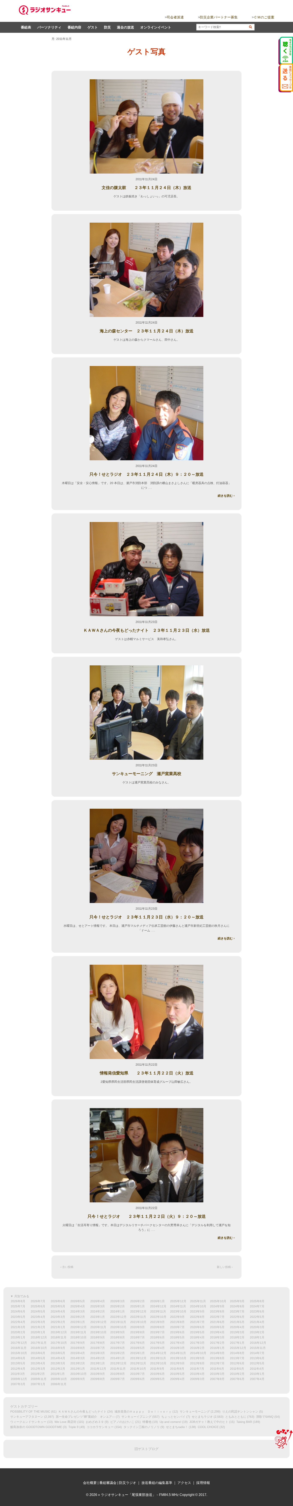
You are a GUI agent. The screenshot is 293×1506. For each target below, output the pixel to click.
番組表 (26, 27)
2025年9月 (237, 1301)
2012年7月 (217, 1363)
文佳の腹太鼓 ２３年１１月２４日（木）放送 (146, 187)
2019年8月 (137, 1332)
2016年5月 (137, 1348)
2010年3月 (217, 1374)
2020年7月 (177, 1327)
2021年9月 (157, 1322)
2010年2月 (237, 1374)
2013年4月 (38, 1363)
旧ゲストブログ (146, 1449)
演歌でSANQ (264, 1416)
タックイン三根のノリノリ (142, 1427)
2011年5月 (237, 1368)
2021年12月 (98, 1322)
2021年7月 (197, 1322)
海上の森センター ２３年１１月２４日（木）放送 (146, 331)
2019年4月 (217, 1332)
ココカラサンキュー (100, 1427)
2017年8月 (97, 1342)
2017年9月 (77, 1342)
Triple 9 (73, 1427)
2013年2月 (77, 1363)
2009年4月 (177, 1379)
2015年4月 (77, 1353)
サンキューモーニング (195, 1411)
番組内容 (74, 27)
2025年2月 (117, 1306)
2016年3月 (177, 1348)
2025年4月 (77, 1306)
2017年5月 (157, 1342)
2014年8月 (237, 1353)
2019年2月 (257, 1332)
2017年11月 (39, 1342)
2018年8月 (117, 1337)
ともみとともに (235, 1416)
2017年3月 (197, 1342)
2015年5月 (58, 1353)
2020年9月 (137, 1327)
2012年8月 (197, 1363)
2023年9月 (197, 1311)
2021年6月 (217, 1322)
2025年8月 (257, 1301)
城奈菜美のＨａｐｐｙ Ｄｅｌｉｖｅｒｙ (143, 1411)
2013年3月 (58, 1363)
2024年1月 (117, 1311)
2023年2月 (77, 1316)
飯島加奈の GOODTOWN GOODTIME (36, 1427)
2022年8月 (197, 1316)
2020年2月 (18, 1332)
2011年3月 (18, 1374)
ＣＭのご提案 (264, 17)
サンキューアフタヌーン (26, 1416)
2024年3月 (77, 1311)
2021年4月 (257, 1322)
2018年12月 (39, 1337)
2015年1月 (137, 1353)
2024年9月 (217, 1306)
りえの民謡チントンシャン (240, 1411)
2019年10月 (98, 1332)
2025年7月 (18, 1306)
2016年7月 (97, 1348)
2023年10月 (178, 1311)
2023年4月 (38, 1316)
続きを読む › (226, 495)
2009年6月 (137, 1379)
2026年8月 (18, 1301)
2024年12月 (158, 1306)
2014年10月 (198, 1353)
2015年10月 (19, 1353)
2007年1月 (38, 1384)
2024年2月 (97, 1311)
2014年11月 (178, 1353)
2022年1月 (77, 1322)
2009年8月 (97, 1379)
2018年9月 (97, 1337)
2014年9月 (217, 1353)
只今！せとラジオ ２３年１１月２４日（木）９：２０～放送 (146, 474)
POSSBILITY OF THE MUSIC (30, 1411)
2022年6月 (237, 1316)
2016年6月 (117, 1348)
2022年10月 (158, 1316)
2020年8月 (157, 1327)
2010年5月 (177, 1374)
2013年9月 (197, 1358)
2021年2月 (38, 1327)
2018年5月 (177, 1337)
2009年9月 (77, 1379)
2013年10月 (178, 1358)
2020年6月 (197, 1327)
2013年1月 (97, 1363)
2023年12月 (138, 1311)
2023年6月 (257, 1311)
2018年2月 (237, 1337)
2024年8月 (237, 1306)
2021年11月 (118, 1322)
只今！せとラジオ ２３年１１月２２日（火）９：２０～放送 (147, 1216)
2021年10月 (138, 1322)
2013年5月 (18, 1363)
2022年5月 (257, 1316)
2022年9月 (177, 1316)
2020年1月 (38, 1332)
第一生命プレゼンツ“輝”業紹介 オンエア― (85, 1416)
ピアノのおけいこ (122, 1422)
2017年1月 (237, 1342)
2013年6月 (257, 1358)
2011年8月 (177, 1368)
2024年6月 (18, 1311)
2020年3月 (257, 1327)
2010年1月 (257, 1374)
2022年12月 (118, 1316)
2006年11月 (58, 1384)
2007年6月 (237, 1379)
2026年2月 (137, 1301)
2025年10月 (218, 1301)
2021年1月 (58, 1327)
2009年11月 (39, 1379)
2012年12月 (118, 1363)
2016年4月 (157, 1348)
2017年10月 (59, 1342)
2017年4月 (177, 1342)
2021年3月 (18, 1327)
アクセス (184, 1483)
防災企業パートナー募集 (219, 17)
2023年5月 (18, 1316)
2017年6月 (137, 1342)
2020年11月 (98, 1327)
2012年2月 (58, 1368)
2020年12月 (78, 1327)
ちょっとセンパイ (173, 1416)
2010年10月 (78, 1374)
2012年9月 (177, 1363)
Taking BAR (244, 1422)
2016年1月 (217, 1348)
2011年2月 (38, 1374)
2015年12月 (238, 1348)
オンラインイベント (155, 27)
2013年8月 (217, 1358)
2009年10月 (59, 1379)
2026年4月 (97, 1301)
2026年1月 (157, 1301)
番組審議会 (107, 1483)
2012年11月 (138, 1363)
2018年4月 (197, 1337)
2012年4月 (18, 1368)
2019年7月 (157, 1332)
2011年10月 (138, 1368)
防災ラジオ (127, 1483)
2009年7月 (117, 1379)
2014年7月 (257, 1353)
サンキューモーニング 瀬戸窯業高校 (146, 773)
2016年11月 (19, 1348)
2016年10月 (39, 1348)
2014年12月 (158, 1353)
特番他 (146, 1422)
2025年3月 (97, 1306)
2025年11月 (198, 1301)
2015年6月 (38, 1353)
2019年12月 (59, 1332)
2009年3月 (197, 1379)
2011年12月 (98, 1368)
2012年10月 (158, 1363)
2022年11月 (138, 1316)
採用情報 (203, 1483)
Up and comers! (170, 1422)
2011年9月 (157, 1368)
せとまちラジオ (202, 1416)
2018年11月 (58, 1337)
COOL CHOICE (208, 1427)
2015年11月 (258, 1348)
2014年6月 (18, 1358)
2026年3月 (117, 1301)
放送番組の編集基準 (156, 1483)
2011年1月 (58, 1374)
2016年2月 (197, 1348)
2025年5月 (58, 1306)
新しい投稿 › (225, 1267)
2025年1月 (137, 1306)
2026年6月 (58, 1301)
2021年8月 (177, 1322)
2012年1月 (77, 1368)
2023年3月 (58, 1316)
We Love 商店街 (65, 1422)
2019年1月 (18, 1337)
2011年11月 (118, 1368)
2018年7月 (137, 1337)
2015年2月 (117, 1353)
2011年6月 (217, 1368)
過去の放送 (125, 27)
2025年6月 (38, 1306)
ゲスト (93, 27)
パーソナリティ (49, 27)
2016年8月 (77, 1348)
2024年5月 (38, 1311)
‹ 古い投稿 (66, 1267)
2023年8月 (217, 1311)
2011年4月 (257, 1368)
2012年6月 (237, 1363)
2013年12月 (138, 1358)
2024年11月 (178, 1306)
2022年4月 (18, 1322)
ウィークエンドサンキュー (28, 1422)
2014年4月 (58, 1358)
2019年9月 (117, 1332)
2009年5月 (157, 1379)
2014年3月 (77, 1358)
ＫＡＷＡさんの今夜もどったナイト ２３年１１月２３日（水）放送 (146, 630)
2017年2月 (217, 1342)
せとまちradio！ (177, 1427)
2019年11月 (78, 1332)
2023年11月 (158, 1311)
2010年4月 (197, 1374)
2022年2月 (58, 1322)
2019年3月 (237, 1332)
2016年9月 (58, 1348)
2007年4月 (257, 1379)
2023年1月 (97, 1316)
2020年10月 (118, 1327)
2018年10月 (78, 1337)
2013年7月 (237, 1358)
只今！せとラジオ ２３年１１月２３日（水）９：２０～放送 (146, 917)
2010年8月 (117, 1374)
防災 (107, 27)
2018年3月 (217, 1337)
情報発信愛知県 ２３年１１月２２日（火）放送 (146, 1073)
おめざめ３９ (95, 1422)
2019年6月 (177, 1332)
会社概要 (90, 1483)
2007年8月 (217, 1379)
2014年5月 (38, 1358)
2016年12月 (258, 1342)
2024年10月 (198, 1306)
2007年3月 (18, 1384)
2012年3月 (38, 1368)
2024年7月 (257, 1306)
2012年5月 (257, 1363)
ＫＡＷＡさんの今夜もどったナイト (82, 1411)
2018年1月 (257, 1337)
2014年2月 (97, 1358)
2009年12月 (19, 1379)
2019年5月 (197, 1332)
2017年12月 (19, 1342)
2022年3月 (38, 1322)
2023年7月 (237, 1311)
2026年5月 (77, 1301)
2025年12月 (178, 1301)
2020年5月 (217, 1327)
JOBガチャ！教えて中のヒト (208, 1422)
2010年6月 (157, 1374)
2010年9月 (97, 1374)
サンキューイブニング (136, 1416)
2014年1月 (117, 1358)
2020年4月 (237, 1327)
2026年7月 (38, 1301)
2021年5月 (237, 1322)
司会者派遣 (175, 17)
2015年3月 (97, 1353)
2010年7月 (137, 1374)
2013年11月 (158, 1358)
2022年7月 (217, 1316)
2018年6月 (157, 1337)
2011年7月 (197, 1368)
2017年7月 (117, 1342)
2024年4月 (58, 1311)
